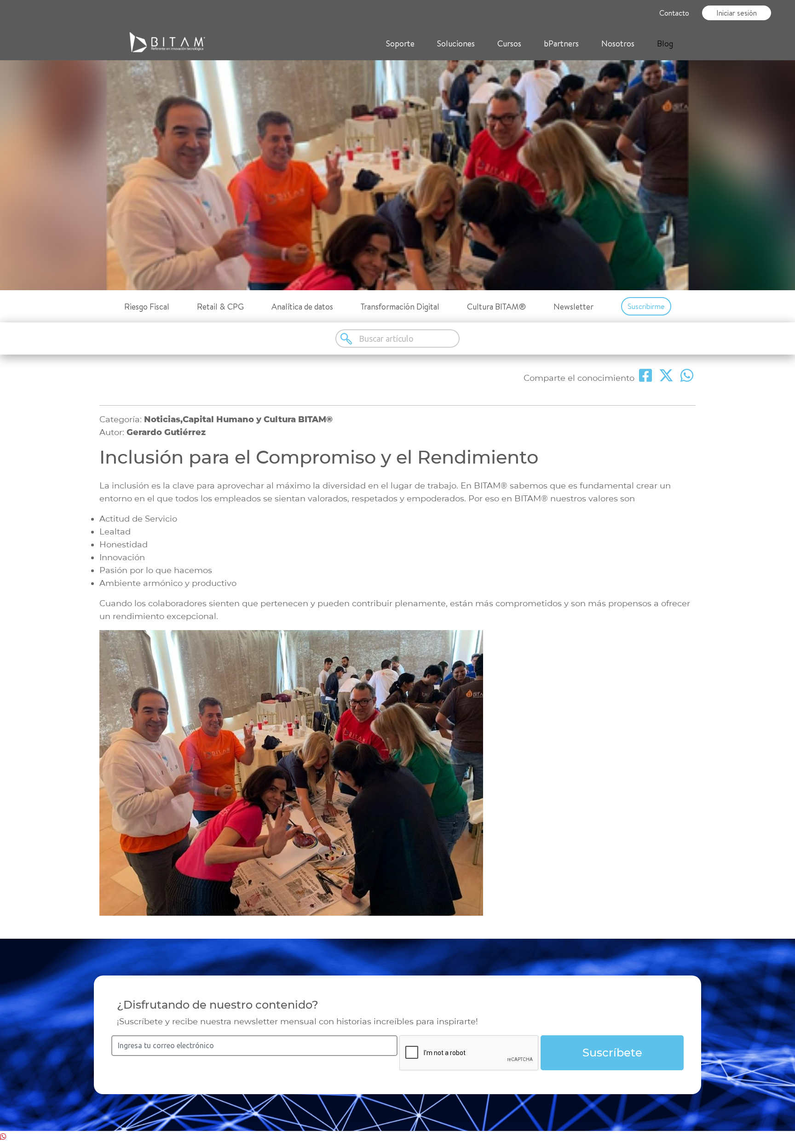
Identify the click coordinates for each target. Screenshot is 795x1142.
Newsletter (573, 306)
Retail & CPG (220, 306)
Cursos (509, 43)
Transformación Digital (400, 306)
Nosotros (617, 43)
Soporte (400, 43)
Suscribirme (646, 306)
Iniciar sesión (736, 13)
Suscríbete (612, 1052)
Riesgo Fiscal (146, 306)
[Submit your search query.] (347, 338)
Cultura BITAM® (496, 306)
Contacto (674, 13)
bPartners (561, 43)
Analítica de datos (302, 306)
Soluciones (456, 43)
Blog (665, 43)
